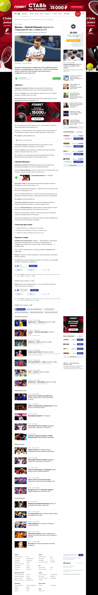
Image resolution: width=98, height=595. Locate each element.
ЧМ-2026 (28, 562)
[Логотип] (19, 13)
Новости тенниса (42, 574)
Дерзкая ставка (29, 580)
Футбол (32, 13)
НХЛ (51, 558)
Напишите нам (79, 562)
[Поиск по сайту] (83, 13)
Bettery (16, 590)
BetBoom (17, 589)
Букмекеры (67, 13)
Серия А (28, 567)
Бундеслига (29, 569)
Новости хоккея (42, 556)
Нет (31, 269)
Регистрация (78, 138)
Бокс (51, 569)
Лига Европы (29, 560)
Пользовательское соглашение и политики (71, 574)
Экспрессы (47, 13)
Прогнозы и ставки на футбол (25, 140)
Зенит (27, 590)
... (82, 316)
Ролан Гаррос (53, 578)
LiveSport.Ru (18, 19)
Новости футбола (19, 556)
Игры (40, 589)
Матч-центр (17, 558)
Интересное (17, 567)
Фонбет (16, 587)
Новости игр (41, 590)
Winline (27, 587)
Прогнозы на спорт (26, 19)
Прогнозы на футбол (36, 19)
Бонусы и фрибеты (19, 585)
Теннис (41, 13)
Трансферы (17, 562)
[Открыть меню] (16, 13)
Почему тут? (67, 138)
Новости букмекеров (31, 585)
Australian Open (53, 574)
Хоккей (36, 13)
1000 (21, 274)
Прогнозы (24, 13)
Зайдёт (18, 269)
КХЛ (51, 556)
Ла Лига (28, 565)
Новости (41, 585)
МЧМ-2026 (52, 562)
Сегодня (55, 13)
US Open (40, 580)
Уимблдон (52, 576)
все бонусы (80, 336)
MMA (51, 567)
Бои (40, 565)
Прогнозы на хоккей (19, 576)
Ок (81, 555)
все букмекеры (79, 132)
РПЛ (27, 556)
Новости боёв (42, 567)
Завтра (59, 13)
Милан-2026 (53, 585)
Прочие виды (42, 583)
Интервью (17, 569)
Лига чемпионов (29, 558)
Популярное (17, 565)
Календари (17, 560)
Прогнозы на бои (18, 578)
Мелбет (28, 589)
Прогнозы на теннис (19, 580)
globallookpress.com (27, 63)
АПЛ (27, 563)
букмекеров (53, 241)
